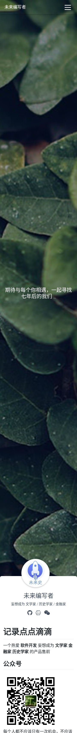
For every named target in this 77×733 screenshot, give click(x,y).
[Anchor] (57, 631)
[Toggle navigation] (68, 7)
